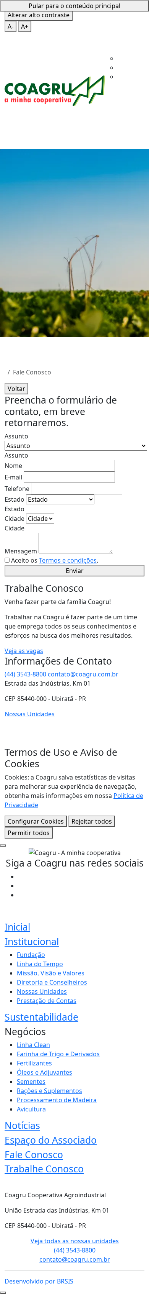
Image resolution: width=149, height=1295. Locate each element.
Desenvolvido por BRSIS (39, 1281)
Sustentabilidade (41, 1017)
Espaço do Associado (51, 1140)
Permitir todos (29, 833)
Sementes (31, 1081)
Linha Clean (33, 1045)
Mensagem (21, 551)
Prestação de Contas (46, 1000)
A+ (24, 26)
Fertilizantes (34, 1063)
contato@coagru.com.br (74, 1259)
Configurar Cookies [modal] (36, 821)
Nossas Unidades (30, 714)
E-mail (13, 477)
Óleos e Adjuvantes (44, 1072)
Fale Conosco (124, 102)
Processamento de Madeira (57, 1100)
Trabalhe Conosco (44, 1168)
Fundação (31, 954)
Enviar (75, 570)
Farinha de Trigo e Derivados (58, 1054)
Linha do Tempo (40, 964)
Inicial (113, 47)
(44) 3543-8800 (26, 674)
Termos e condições (68, 560)
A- (10, 26)
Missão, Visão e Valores (50, 973)
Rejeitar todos (91, 821)
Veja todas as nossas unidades (75, 1241)
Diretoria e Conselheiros (52, 982)
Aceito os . (54, 560)
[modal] (3, 845)
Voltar (16, 388)
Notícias (22, 1125)
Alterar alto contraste (39, 15)
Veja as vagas (24, 651)
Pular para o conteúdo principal (74, 6)
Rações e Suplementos (49, 1091)
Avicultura (31, 1109)
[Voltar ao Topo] (3, 1293)
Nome (13, 465)
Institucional (124, 57)
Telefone (17, 488)
